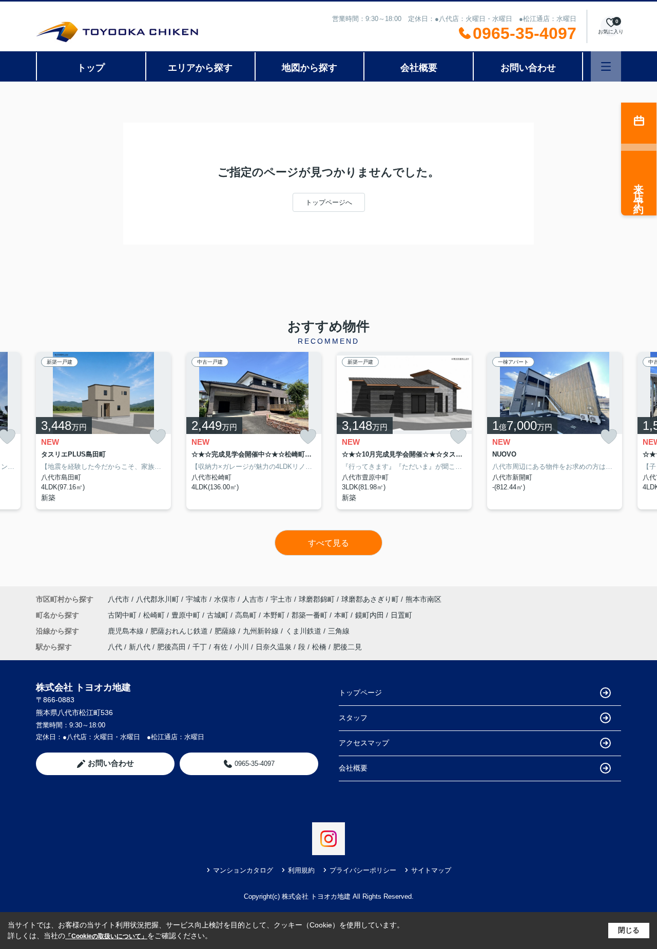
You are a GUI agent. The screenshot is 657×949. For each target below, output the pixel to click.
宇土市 (281, 599)
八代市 (118, 599)
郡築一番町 (311, 615)
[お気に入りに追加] (157, 436)
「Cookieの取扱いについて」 (106, 936)
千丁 (199, 647)
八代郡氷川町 (157, 599)
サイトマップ (431, 870)
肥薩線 (226, 631)
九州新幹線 (262, 631)
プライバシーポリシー (363, 870)
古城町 (218, 615)
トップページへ (328, 202)
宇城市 (196, 599)
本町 (342, 615)
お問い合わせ (528, 68)
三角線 (339, 631)
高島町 (247, 615)
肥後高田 (171, 647)
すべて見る (328, 543)
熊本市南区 (423, 599)
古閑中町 (123, 615)
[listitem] (103, 430)
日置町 (401, 615)
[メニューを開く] (606, 66)
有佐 (221, 647)
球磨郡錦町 (317, 599)
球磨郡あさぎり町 (370, 599)
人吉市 (253, 599)
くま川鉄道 (304, 631)
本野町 (275, 615)
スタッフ (353, 718)
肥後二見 (347, 647)
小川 (242, 647)
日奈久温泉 (274, 647)
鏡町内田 (370, 615)
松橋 (319, 647)
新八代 (139, 647)
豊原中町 (186, 615)
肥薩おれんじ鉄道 (180, 631)
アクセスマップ (364, 743)
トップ (91, 68)
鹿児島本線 (127, 631)
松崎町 (155, 615)
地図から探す (309, 68)
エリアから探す (200, 68)
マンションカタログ (243, 870)
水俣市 (225, 599)
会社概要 (418, 68)
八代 (115, 647)
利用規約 (301, 870)
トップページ (360, 692)
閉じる (629, 930)
